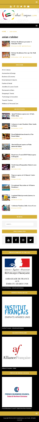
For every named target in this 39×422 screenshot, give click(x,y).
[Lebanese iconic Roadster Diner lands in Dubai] (6, 126)
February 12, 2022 (17, 199)
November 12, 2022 (17, 118)
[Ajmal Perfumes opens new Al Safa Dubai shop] (6, 116)
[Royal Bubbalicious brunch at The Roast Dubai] (6, 136)
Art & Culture (6, 70)
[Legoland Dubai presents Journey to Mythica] (6, 198)
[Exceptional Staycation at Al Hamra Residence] (6, 187)
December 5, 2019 (17, 57)
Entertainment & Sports (9, 80)
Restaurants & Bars (8, 90)
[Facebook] (14, 6)
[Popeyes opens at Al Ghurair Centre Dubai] (6, 177)
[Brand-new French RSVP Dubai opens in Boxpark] (6, 157)
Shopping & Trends (8, 93)
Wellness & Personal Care (10, 103)
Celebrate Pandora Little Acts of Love (24, 206)
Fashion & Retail (7, 83)
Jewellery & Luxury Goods (10, 87)
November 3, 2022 (17, 148)
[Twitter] (21, 6)
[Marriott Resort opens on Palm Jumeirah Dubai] (6, 147)
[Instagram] (18, 6)
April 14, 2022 (16, 189)
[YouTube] (10, 6)
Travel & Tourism (7, 100)
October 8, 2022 (17, 169)
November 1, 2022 (17, 158)
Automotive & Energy (9, 73)
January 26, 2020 (17, 46)
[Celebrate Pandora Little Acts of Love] (6, 208)
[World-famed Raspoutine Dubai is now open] (6, 167)
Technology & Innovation (10, 97)
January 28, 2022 (17, 208)
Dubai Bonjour (27, 46)
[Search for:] (19, 224)
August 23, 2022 (17, 179)
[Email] (28, 6)
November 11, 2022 (17, 128)
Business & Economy (8, 76)
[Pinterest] (24, 6)
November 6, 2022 (17, 138)
